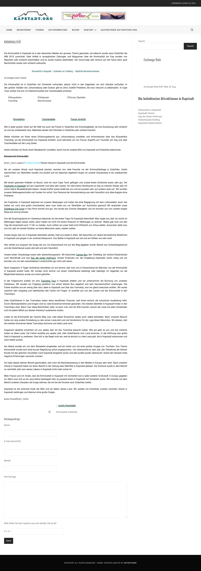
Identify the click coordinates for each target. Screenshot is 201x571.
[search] (192, 30)
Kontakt (89, 30)
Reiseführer (24, 30)
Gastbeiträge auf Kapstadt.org (119, 30)
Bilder (75, 30)
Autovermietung (57, 30)
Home (9, 30)
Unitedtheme (130, 563)
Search (141, 41)
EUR (161, 86)
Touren (39, 30)
